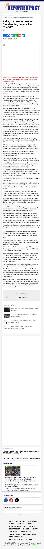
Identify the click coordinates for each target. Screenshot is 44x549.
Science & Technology (17, 526)
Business (20, 524)
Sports (32, 526)
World (29, 524)
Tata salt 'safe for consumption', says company (21, 458)
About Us (35, 529)
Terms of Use (26, 531)
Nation (11, 524)
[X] (17, 500)
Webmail (29, 539)
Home (4, 15)
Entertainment (14, 529)
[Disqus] (21, 363)
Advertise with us (16, 539)
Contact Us (13, 531)
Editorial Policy (29, 534)
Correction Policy (16, 537)
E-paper (26, 529)
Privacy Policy (14, 534)
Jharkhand (32, 521)
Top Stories (10, 15)
